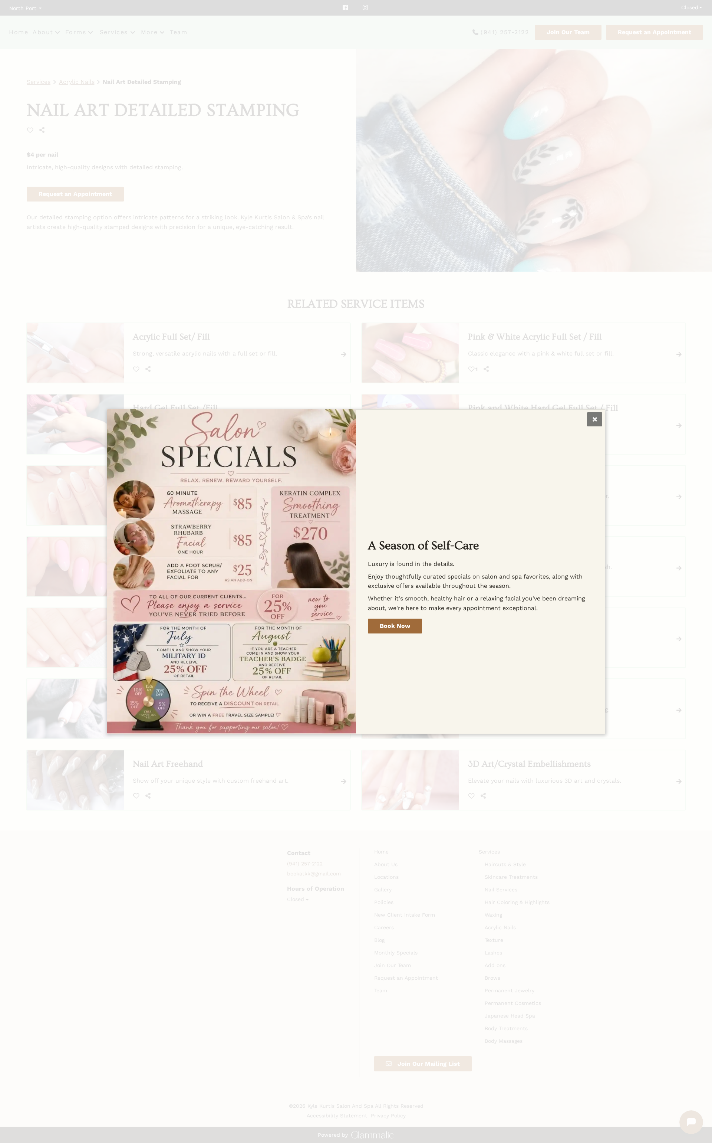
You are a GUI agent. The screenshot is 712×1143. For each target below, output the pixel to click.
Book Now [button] (395, 625)
